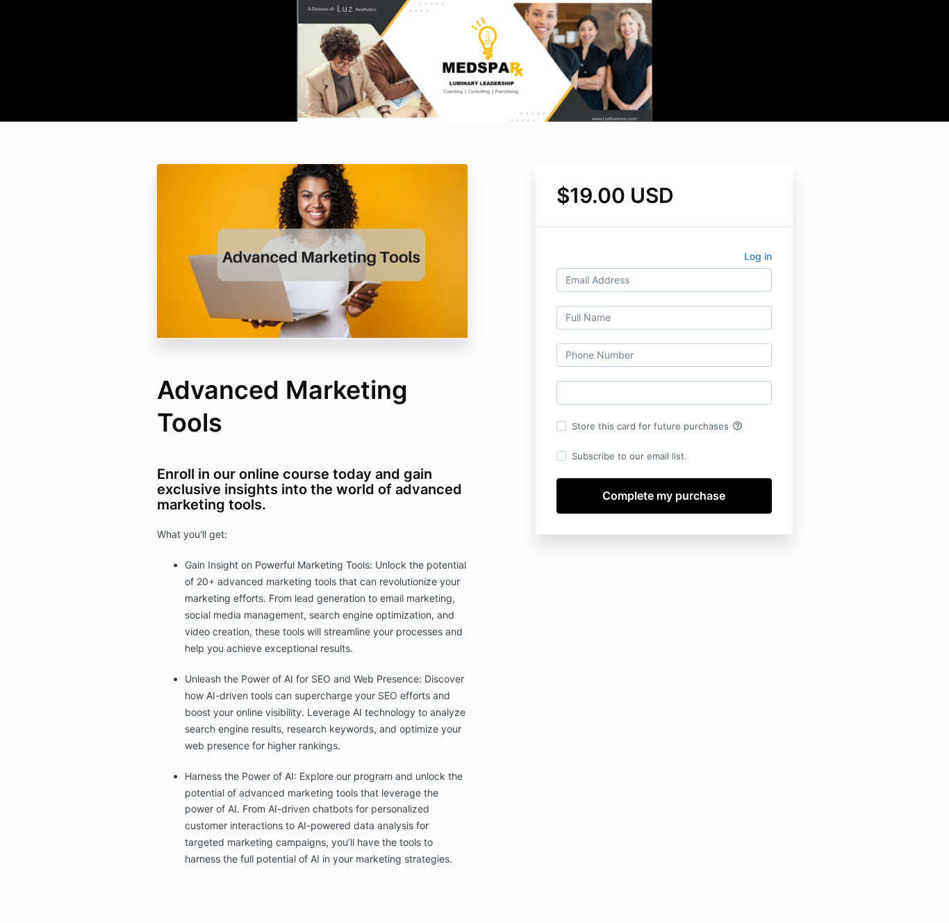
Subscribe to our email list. (629, 456)
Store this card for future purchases (657, 426)
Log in (758, 256)
